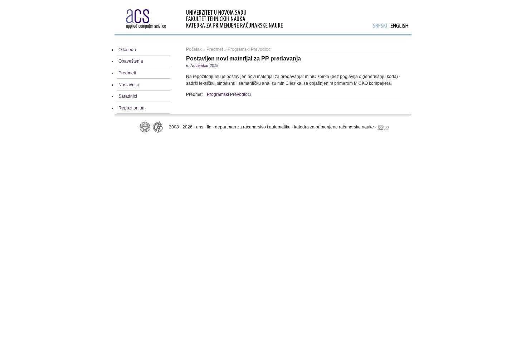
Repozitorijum (132, 108)
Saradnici (127, 96)
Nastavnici (128, 84)
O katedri (127, 49)
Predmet (214, 49)
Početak (194, 49)
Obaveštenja (130, 61)
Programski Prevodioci (250, 49)
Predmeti (127, 72)
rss (386, 127)
